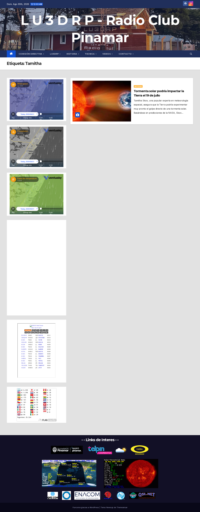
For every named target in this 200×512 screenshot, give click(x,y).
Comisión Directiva (31, 54)
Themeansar (122, 507)
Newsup (109, 507)
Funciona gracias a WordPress (86, 507)
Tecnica (90, 54)
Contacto (125, 54)
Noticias (138, 86)
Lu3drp (54, 54)
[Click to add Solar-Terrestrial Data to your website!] (69, 473)
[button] (191, 54)
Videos (106, 54)
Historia (72, 54)
